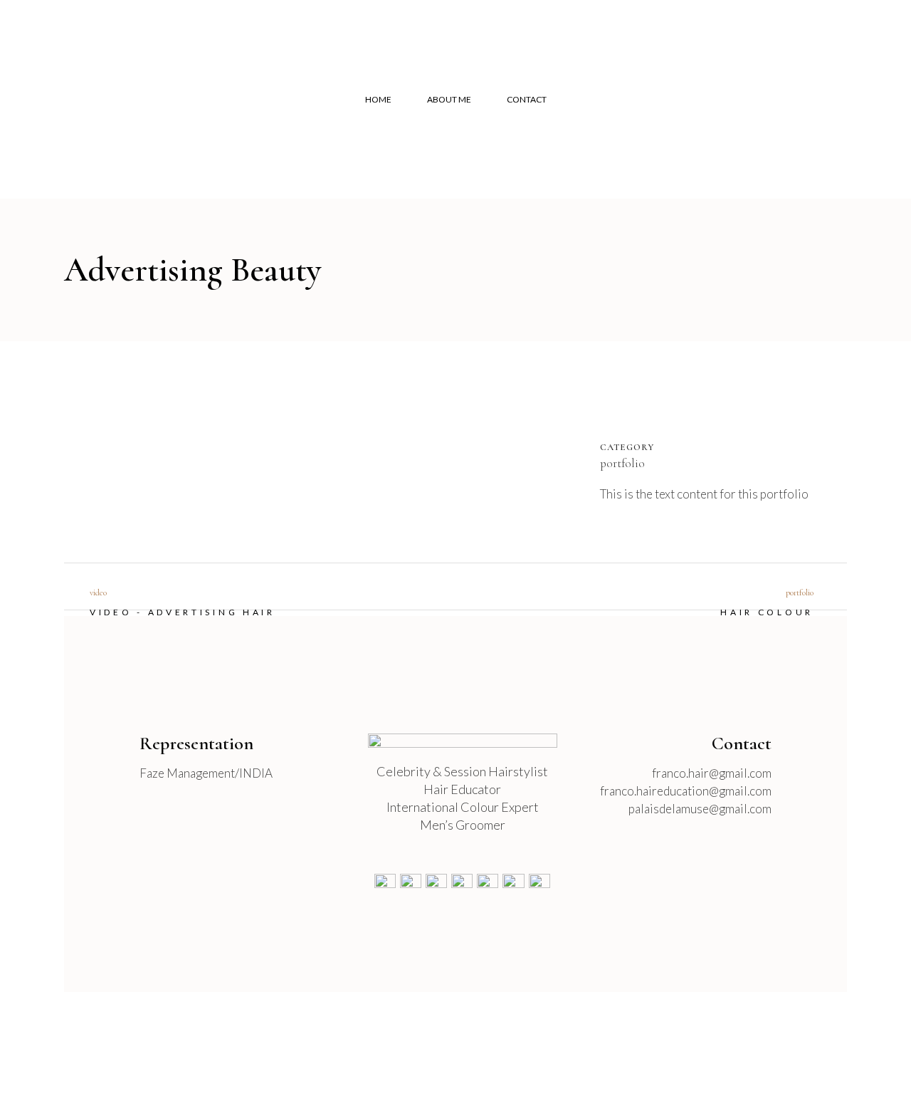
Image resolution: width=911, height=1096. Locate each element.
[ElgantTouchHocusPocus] (145, 449)
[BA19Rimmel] (105, 449)
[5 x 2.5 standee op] (113, 449)
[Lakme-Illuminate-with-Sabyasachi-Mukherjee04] (111, 449)
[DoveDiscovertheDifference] (99, 449)
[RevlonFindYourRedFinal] (88, 449)
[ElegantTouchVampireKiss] (142, 449)
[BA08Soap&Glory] (116, 449)
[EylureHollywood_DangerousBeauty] (85, 449)
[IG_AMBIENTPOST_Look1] (65, 449)
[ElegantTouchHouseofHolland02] (76, 449)
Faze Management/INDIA (206, 773)
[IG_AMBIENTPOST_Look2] (71, 449)
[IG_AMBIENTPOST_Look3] (68, 449)
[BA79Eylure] (125, 449)
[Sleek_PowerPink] (119, 449)
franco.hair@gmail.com (712, 773)
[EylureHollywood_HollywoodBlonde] (82, 449)
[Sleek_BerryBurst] (122, 449)
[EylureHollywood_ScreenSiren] (79, 449)
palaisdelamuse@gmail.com (700, 808)
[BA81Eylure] (136, 449)
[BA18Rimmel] (102, 449)
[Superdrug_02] (94, 449)
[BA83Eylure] (139, 449)
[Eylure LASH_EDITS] (128, 449)
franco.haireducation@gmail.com (686, 790)
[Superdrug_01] (91, 449)
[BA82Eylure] (133, 449)
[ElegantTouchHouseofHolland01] (74, 449)
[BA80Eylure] (131, 449)
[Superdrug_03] (96, 449)
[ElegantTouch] (108, 449)
